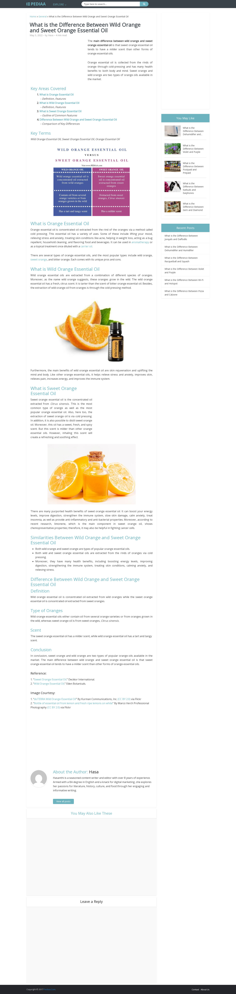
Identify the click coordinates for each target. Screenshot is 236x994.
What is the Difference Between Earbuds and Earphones (193, 188)
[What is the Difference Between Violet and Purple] (174, 148)
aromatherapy (140, 242)
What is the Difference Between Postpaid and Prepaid (193, 168)
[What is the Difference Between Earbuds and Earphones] (174, 186)
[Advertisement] (59, 61)
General (43, 16)
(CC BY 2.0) (124, 699)
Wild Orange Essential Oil (49, 683)
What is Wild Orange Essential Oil (59, 103)
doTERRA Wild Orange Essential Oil (55, 699)
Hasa (50, 35)
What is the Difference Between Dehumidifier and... (193, 131)
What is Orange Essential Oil (57, 94)
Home (33, 16)
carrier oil (86, 246)
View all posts (63, 801)
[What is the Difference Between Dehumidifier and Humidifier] (174, 131)
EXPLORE (58, 4)
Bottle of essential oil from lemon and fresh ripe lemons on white (73, 703)
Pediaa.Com (49, 989)
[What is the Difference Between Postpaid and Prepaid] (174, 166)
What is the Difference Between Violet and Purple (193, 148)
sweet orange (39, 259)
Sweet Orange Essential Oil (50, 679)
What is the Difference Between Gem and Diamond (193, 207)
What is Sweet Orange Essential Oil (60, 111)
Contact (195, 989)
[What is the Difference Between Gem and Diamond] (174, 206)
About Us (205, 989)
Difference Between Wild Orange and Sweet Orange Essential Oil (78, 119)
